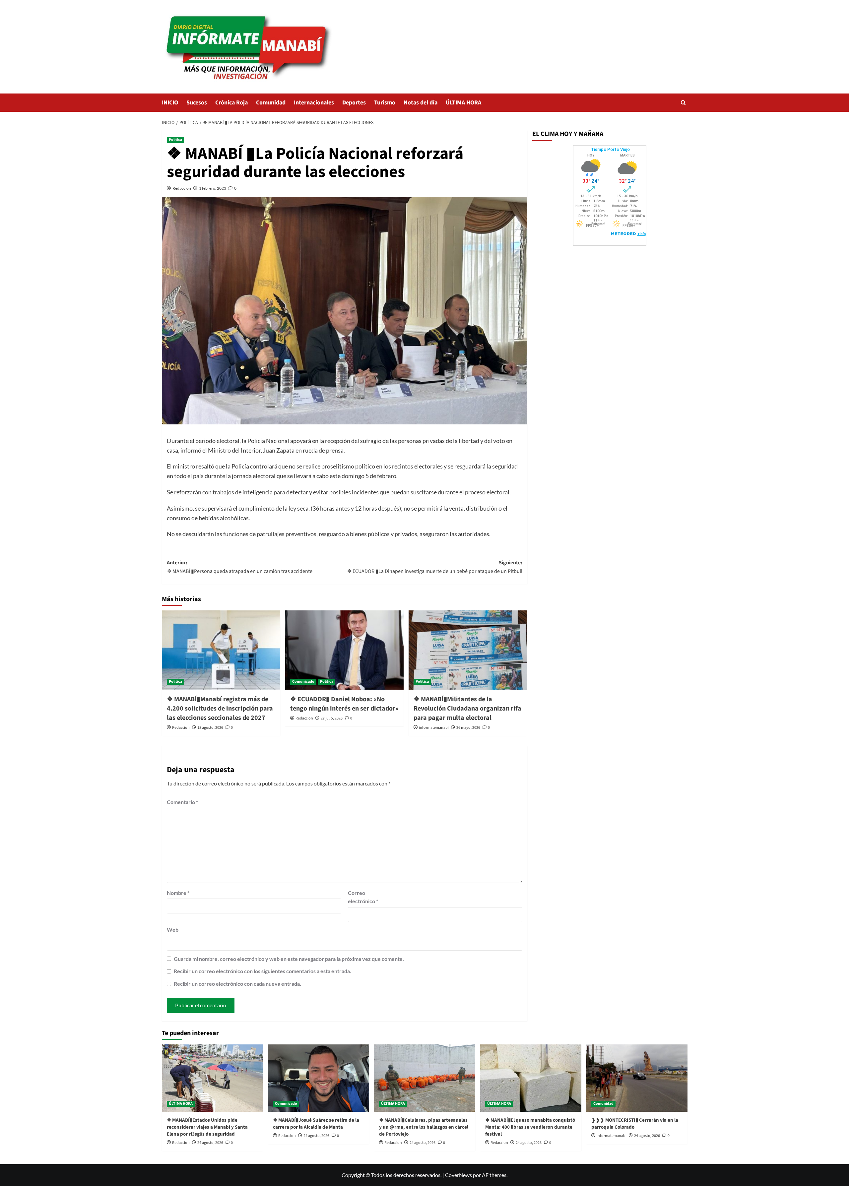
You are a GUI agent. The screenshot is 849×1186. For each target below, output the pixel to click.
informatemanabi (434, 727)
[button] (683, 102)
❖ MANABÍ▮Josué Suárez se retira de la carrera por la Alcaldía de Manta (316, 1124)
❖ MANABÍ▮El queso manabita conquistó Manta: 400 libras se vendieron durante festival (530, 1127)
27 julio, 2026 (332, 718)
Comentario (182, 802)
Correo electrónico (363, 897)
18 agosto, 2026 (210, 727)
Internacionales (314, 102)
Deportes (354, 102)
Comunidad (271, 102)
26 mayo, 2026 (468, 727)
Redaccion (181, 188)
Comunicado (303, 681)
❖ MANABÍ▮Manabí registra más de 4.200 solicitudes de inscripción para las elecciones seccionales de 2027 (220, 708)
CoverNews (458, 1175)
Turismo (384, 102)
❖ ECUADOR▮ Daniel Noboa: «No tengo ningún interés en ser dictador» (344, 704)
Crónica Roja (231, 102)
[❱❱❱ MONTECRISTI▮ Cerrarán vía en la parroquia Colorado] (636, 1078)
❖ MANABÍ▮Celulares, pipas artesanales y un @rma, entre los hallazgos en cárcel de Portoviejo (423, 1127)
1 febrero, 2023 (212, 188)
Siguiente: (434, 567)
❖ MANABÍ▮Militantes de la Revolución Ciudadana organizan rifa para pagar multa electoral (467, 708)
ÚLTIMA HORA (463, 102)
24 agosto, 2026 (210, 1143)
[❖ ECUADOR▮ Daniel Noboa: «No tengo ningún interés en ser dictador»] (344, 649)
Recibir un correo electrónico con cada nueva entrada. (237, 983)
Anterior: (239, 567)
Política (175, 140)
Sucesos (196, 102)
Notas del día (420, 102)
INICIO (170, 102)
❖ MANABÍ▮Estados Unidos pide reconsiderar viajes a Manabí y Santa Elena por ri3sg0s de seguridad (207, 1127)
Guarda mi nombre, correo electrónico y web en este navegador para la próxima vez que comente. (289, 959)
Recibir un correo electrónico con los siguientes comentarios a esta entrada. (262, 971)
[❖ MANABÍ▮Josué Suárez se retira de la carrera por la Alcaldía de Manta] (318, 1078)
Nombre (178, 893)
